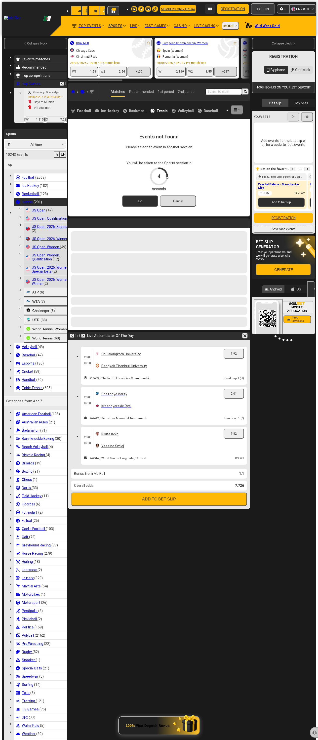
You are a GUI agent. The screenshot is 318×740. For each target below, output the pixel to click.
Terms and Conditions (285, 117)
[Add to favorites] (149, 43)
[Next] (83, 336)
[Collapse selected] (57, 154)
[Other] (237, 110)
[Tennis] (82, 92)
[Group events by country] (63, 154)
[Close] (311, 335)
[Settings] (283, 9)
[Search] (245, 91)
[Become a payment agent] (210, 9)
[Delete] (245, 336)
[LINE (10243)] (73, 92)
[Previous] (62, 84)
